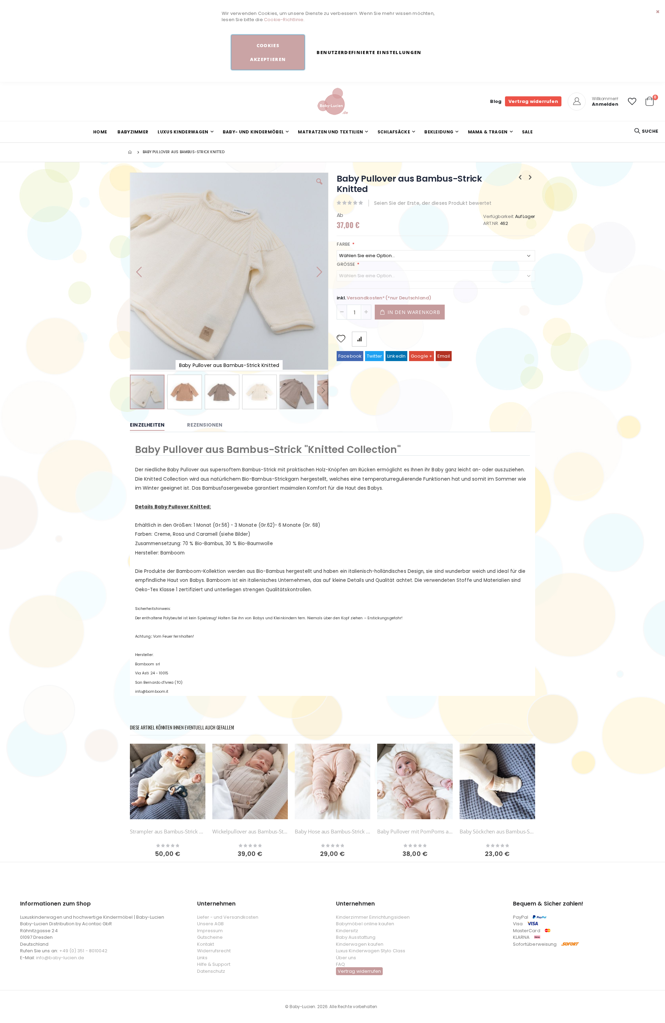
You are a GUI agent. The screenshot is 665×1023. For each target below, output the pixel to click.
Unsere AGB (210, 923)
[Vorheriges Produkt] (520, 177)
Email (443, 356)
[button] (632, 101)
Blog (496, 101)
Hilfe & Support (214, 964)
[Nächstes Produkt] (530, 177)
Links (202, 957)
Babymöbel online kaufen (365, 923)
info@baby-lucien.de (60, 957)
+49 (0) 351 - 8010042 (83, 950)
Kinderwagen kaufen (359, 944)
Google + (422, 356)
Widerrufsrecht (214, 950)
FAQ (340, 964)
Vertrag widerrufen (533, 101)
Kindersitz (347, 930)
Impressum (210, 930)
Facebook (350, 356)
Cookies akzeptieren (268, 52)
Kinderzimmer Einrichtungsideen (373, 917)
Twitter (374, 356)
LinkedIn (396, 356)
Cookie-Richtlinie (283, 19)
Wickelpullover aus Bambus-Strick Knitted (250, 831)
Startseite (130, 152)
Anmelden (605, 104)
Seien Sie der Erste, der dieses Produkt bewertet (433, 203)
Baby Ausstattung (355, 937)
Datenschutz (211, 971)
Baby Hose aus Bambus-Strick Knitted (332, 831)
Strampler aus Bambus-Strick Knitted (167, 831)
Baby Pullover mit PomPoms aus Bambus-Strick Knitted (415, 831)
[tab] (152, 425)
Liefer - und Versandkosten (228, 917)
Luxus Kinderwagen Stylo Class (370, 950)
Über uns (346, 957)
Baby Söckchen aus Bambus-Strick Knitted (497, 831)
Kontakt (205, 944)
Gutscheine (210, 937)
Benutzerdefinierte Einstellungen (369, 52)
